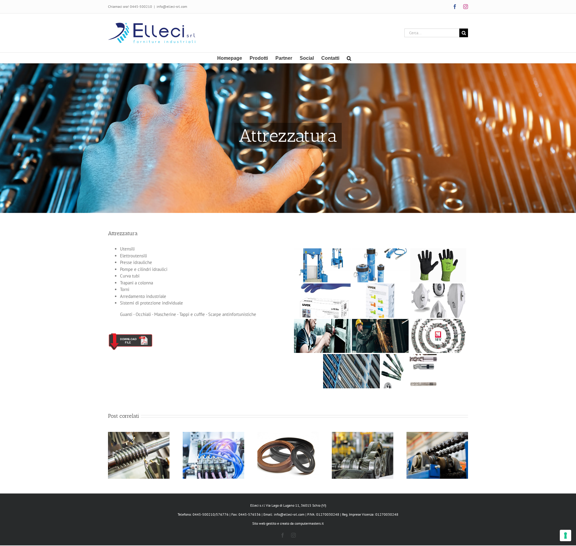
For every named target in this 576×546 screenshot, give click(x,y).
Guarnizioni (288, 450)
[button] (349, 58)
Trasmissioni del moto (437, 450)
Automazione (213, 450)
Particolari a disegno (138, 450)
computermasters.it (309, 523)
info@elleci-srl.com (172, 6)
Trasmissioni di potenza (362, 450)
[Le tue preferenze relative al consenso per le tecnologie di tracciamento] (565, 535)
